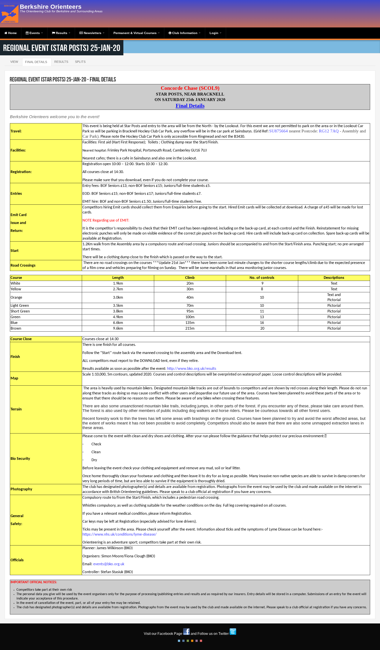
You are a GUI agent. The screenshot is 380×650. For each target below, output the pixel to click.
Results (61, 33)
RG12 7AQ (329, 131)
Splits (80, 61)
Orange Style (192, 641)
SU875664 (278, 131)
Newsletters (92, 33)
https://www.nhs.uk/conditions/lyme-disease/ (119, 535)
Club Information (184, 33)
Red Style (201, 641)
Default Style (179, 641)
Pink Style (196, 641)
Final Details (36, 62)
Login (214, 33)
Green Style (188, 641)
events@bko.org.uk (108, 564)
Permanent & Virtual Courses (135, 33)
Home (12, 33)
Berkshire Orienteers (51, 6)
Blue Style (183, 641)
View (14, 61)
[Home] (10, 13)
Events (35, 33)
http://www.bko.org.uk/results (191, 369)
